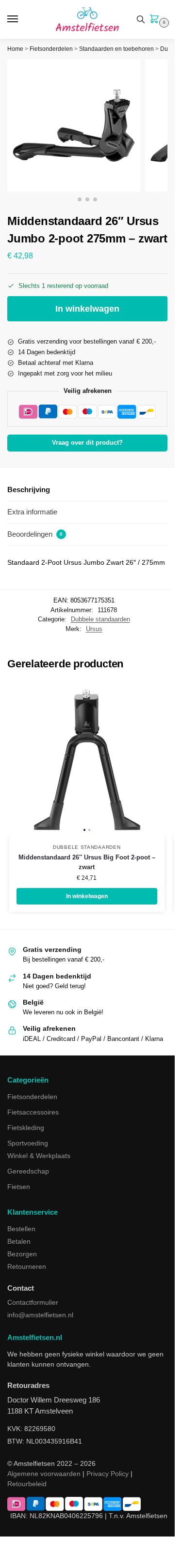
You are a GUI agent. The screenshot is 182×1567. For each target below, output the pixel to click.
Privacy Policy (107, 1473)
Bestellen (21, 1229)
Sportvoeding (27, 1143)
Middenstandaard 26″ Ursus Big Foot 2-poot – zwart (86, 862)
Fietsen (18, 1186)
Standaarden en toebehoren (116, 48)
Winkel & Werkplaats (38, 1156)
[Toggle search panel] (141, 19)
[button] (156, 20)
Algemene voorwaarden (44, 1473)
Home (15, 48)
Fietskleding (25, 1127)
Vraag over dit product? (87, 442)
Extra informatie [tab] (32, 512)
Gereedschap (28, 1171)
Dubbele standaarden (100, 619)
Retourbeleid (27, 1484)
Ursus (94, 629)
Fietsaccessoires (33, 1112)
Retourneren (26, 1266)
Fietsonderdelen (51, 48)
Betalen (19, 1241)
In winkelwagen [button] (87, 896)
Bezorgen (22, 1254)
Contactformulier (32, 1302)
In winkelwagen (87, 309)
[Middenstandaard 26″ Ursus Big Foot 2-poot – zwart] (87, 759)
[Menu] (21, 19)
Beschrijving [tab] (28, 489)
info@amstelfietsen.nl (40, 1315)
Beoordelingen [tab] (35, 534)
